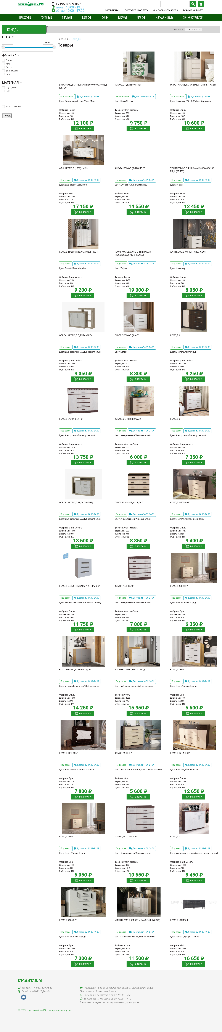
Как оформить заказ (165, 10)
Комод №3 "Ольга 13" (71, 419)
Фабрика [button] (9, 55)
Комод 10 (175, 836)
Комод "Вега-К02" (180, 502)
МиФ (8, 64)
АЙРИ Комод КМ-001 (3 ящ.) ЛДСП (188, 252)
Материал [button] (10, 82)
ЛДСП (8, 91)
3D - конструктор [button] (193, 17)
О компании (112, 10)
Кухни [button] (104, 17)
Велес (9, 67)
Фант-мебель (12, 70)
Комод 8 (175, 419)
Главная (63, 39)
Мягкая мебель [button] (164, 17)
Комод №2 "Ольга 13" (126, 836)
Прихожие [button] (25, 17)
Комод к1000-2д (68, 920)
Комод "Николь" (68, 753)
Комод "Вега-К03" (180, 753)
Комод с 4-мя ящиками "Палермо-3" (79, 586)
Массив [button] (141, 17)
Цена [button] (6, 37)
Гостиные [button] (46, 17)
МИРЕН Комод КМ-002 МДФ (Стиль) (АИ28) (193, 85)
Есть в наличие (13, 106)
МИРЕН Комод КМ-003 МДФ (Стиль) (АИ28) (137, 920)
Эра (8, 74)
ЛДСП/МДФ (11, 87)
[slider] (3, 47)
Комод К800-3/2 (179, 586)
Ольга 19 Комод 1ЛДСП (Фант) (76, 502)
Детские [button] (86, 17)
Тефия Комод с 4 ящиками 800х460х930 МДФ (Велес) (192, 170)
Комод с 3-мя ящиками (128, 419)
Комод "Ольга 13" (124, 586)
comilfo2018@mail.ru (40, 991)
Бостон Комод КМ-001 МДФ (130, 669)
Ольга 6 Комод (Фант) (127, 335)
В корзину (85, 128)
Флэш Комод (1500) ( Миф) (73, 168)
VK (23, 997)
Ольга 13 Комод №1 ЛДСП (129, 502)
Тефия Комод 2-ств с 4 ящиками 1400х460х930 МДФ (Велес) (133, 253)
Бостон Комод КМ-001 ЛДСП (75, 669)
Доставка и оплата (136, 10)
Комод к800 (177, 669)
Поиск (193, 4)
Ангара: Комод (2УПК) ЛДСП (130, 168)
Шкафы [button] (122, 17)
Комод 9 (175, 335)
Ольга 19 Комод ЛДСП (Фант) (75, 335)
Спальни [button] (67, 17)
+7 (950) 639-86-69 (69, 4)
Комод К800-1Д (67, 836)
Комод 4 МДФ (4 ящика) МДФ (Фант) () (80, 252)
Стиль (9, 60)
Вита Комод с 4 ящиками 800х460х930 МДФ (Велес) (83, 86)
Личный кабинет (192, 10)
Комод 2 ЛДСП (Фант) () (128, 85)
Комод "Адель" (123, 753)
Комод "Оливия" (179, 920)
